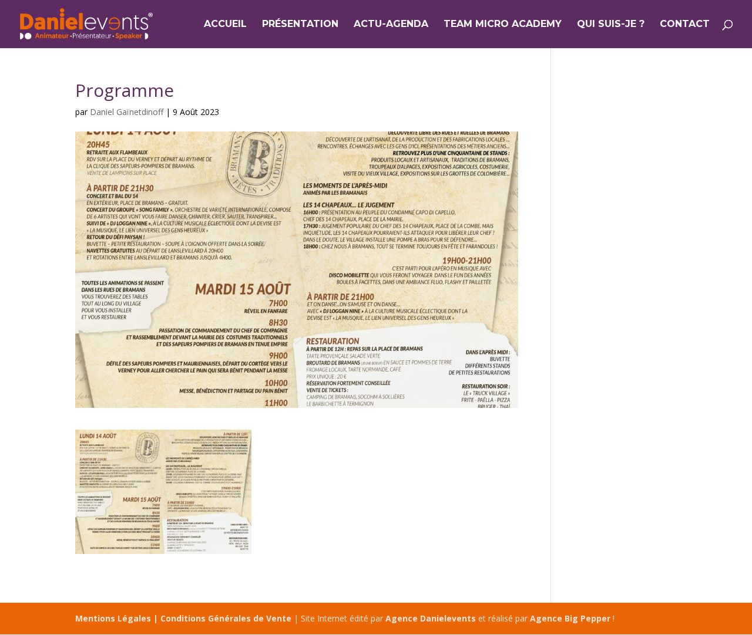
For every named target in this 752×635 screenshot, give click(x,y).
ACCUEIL (225, 24)
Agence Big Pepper (570, 618)
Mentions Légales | (117, 618)
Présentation (300, 24)
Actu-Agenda (391, 24)
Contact (685, 24)
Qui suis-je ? (610, 24)
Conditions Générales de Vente (225, 618)
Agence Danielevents (430, 618)
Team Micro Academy (503, 24)
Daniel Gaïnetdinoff (126, 111)
